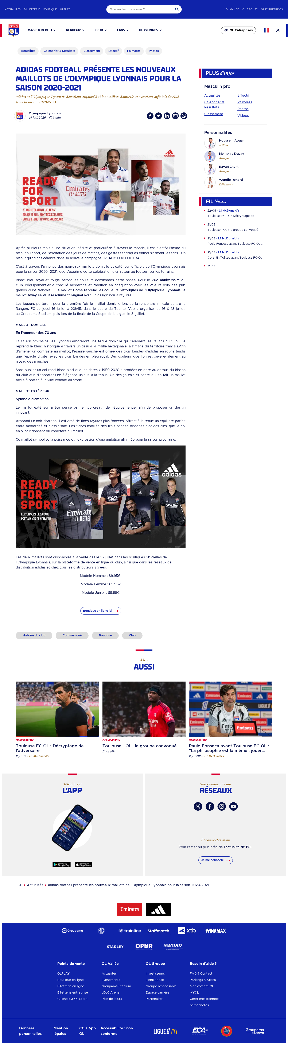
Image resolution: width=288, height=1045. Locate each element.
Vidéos (243, 115)
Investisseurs (155, 973)
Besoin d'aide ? (203, 963)
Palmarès (244, 102)
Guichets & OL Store (72, 998)
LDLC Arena (111, 992)
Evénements (111, 980)
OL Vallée (110, 963)
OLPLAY (63, 973)
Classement (213, 114)
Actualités (212, 95)
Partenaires (154, 998)
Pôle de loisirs (112, 998)
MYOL (194, 992)
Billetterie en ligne (70, 986)
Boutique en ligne (70, 980)
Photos (243, 109)
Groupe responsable (161, 986)
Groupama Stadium (116, 986)
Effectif (243, 95)
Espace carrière (157, 992)
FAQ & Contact (201, 973)
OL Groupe (155, 963)
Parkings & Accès (203, 980)
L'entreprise (155, 980)
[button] (41, 30)
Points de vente (71, 963)
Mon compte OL (202, 986)
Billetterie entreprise (72, 992)
